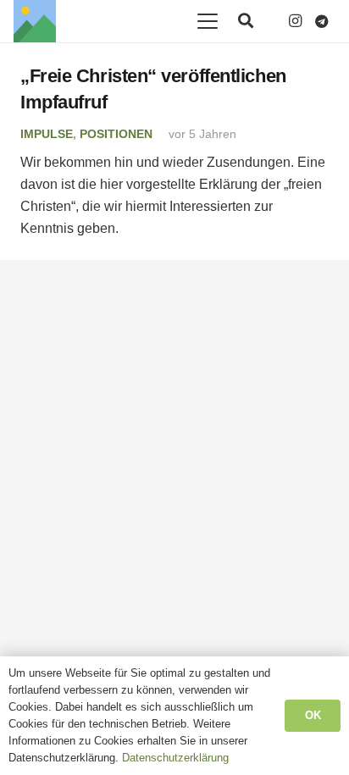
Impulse (46, 134)
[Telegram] (321, 21)
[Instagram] (294, 21)
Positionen (116, 134)
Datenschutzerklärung (175, 757)
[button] (207, 21)
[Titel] (35, 21)
